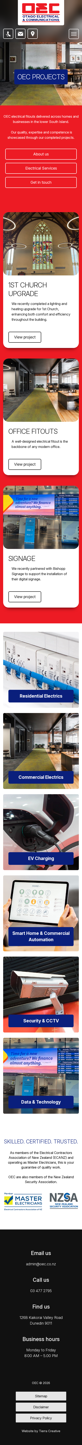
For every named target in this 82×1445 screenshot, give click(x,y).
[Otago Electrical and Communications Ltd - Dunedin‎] (41, 12)
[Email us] (20, 34)
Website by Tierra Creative (41, 1431)
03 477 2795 (41, 1291)
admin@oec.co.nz (41, 1264)
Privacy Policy (41, 1418)
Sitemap (41, 1396)
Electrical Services (41, 168)
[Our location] (33, 34)
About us (41, 154)
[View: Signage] (41, 517)
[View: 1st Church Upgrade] (41, 243)
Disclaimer (41, 1407)
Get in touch (41, 182)
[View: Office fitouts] (41, 390)
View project (25, 337)
